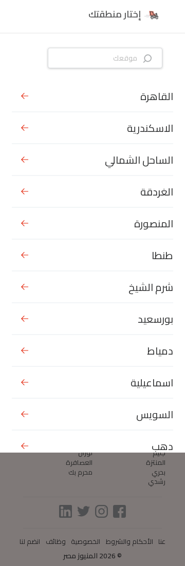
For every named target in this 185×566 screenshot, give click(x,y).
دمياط (160, 350)
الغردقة (156, 191)
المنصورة (153, 223)
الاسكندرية (150, 128)
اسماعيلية (152, 382)
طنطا (162, 255)
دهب (162, 446)
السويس (154, 414)
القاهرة (156, 96)
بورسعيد (155, 318)
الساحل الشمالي (139, 159)
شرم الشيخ (150, 287)
